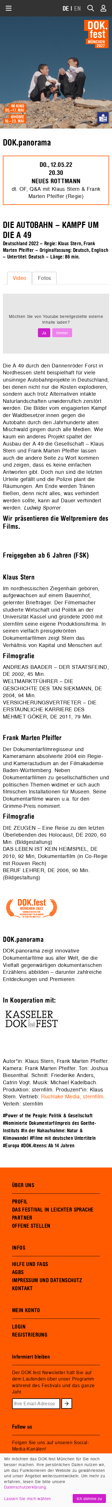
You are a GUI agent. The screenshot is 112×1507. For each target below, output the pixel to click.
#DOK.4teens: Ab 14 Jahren (47, 1145)
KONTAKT (22, 1288)
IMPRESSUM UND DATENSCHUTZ (47, 1280)
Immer (62, 332)
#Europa (11, 1145)
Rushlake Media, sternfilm (72, 1096)
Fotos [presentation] (44, 278)
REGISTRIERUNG (29, 1335)
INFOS (18, 1248)
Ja (44, 332)
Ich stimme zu (89, 1498)
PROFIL (20, 1202)
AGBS (18, 1272)
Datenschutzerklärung (25, 1487)
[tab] (19, 278)
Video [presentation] (19, 278)
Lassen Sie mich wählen (27, 1498)
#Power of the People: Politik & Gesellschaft (47, 1116)
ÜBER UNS (23, 1185)
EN (77, 8)
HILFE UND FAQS (30, 1264)
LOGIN (19, 1327)
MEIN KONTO (26, 1310)
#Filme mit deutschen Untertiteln (63, 1138)
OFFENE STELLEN (31, 1226)
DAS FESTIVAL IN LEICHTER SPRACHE (52, 1210)
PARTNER (22, 1218)
